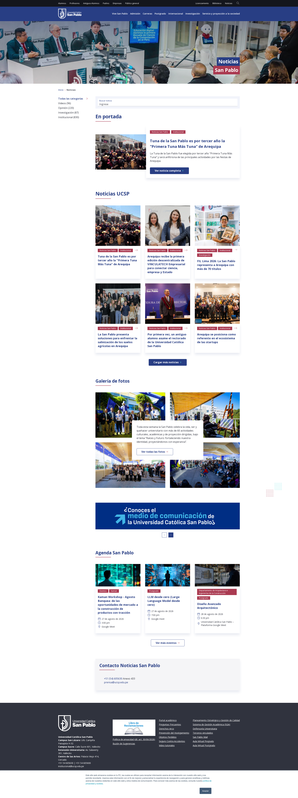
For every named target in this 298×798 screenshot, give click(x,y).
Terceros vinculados (203, 732)
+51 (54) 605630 (113, 678)
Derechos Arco (166, 728)
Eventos (103, 591)
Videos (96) (64, 103)
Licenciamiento (202, 3)
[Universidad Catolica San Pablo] (69, 14)
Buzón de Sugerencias (124, 743)
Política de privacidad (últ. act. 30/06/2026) (134, 739)
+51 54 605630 (65, 763)
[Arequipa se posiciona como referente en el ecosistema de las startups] (217, 303)
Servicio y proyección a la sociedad (221, 13)
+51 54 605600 (83, 763)
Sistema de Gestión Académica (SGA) (211, 724)
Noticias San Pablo (108, 250)
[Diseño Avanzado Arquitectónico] (217, 575)
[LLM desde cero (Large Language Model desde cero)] (167, 575)
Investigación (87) (68, 112)
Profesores (74, 3)
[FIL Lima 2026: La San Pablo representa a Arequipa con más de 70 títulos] (217, 225)
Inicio (60, 89)
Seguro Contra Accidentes (172, 741)
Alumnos (62, 3)
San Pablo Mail (200, 737)
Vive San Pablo (120, 13)
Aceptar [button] (205, 790)
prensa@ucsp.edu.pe (116, 682)
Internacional (175, 13)
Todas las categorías (70, 98)
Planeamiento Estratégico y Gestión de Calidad (216, 720)
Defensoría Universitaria (205, 728)
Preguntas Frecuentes (170, 724)
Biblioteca (216, 3)
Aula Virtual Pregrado (203, 741)
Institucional (125, 250)
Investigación (192, 13)
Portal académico (168, 720)
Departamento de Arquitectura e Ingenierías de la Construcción (213, 592)
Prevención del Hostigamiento (174, 732)
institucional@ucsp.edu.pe (71, 766)
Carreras (147, 13)
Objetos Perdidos (167, 737)
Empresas (117, 3)
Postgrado (160, 13)
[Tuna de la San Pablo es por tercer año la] (117, 225)
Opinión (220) (66, 108)
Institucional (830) (68, 117)
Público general (132, 3)
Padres (106, 3)
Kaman (114, 591)
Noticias (228, 3)
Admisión (135, 13)
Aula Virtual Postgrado (204, 745)
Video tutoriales (167, 745)
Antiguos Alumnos (91, 3)
